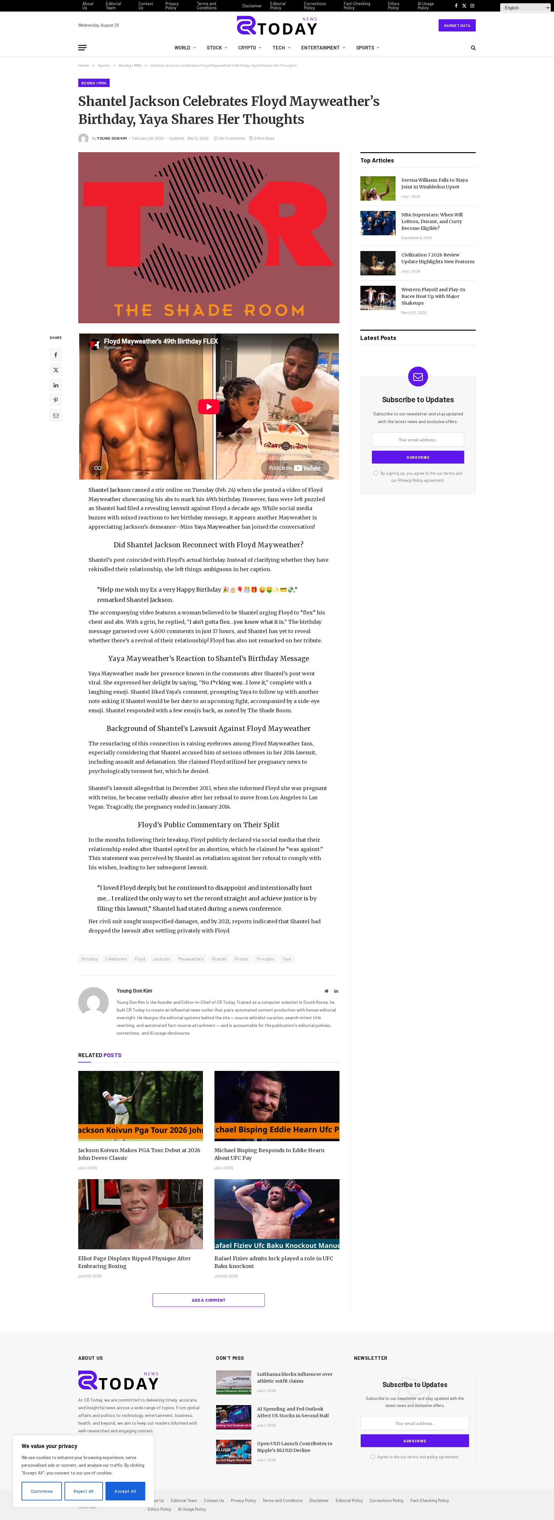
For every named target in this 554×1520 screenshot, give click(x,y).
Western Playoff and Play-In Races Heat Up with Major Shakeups (433, 296)
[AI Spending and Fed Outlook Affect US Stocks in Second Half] (233, 1417)
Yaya (286, 958)
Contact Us (145, 5)
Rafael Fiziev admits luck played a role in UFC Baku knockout (273, 1262)
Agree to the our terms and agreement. (417, 1456)
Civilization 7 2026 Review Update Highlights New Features (438, 258)
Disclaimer (252, 5)
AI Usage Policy (426, 5)
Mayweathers (191, 958)
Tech (279, 47)
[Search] (473, 47)
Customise (42, 1491)
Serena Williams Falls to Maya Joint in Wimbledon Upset (434, 183)
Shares (241, 958)
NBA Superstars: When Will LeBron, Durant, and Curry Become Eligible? (432, 221)
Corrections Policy (315, 5)
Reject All (84, 1491)
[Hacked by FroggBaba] (277, 25)
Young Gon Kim (112, 138)
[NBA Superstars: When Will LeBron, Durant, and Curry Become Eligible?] (378, 223)
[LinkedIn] (55, 384)
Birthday (89, 958)
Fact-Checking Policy (357, 5)
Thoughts (265, 958)
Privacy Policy (172, 5)
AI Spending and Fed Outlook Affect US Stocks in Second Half (293, 1412)
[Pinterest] (55, 400)
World (182, 47)
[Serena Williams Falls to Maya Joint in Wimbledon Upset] (378, 188)
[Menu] (82, 47)
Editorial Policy (278, 5)
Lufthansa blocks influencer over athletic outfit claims (294, 1377)
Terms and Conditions (207, 5)
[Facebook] (55, 354)
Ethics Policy (393, 5)
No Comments (232, 138)
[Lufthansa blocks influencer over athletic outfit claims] (233, 1382)
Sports (365, 47)
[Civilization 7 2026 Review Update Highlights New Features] (378, 263)
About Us (87, 5)
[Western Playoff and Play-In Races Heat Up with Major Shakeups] (378, 298)
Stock (214, 47)
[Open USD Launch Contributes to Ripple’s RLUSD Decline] (233, 1452)
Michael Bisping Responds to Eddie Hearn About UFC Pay (269, 1154)
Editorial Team (113, 5)
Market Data (457, 25)
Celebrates (116, 958)
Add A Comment (209, 1300)
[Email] (55, 415)
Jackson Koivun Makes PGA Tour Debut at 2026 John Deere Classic (139, 1154)
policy (432, 1456)
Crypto (247, 47)
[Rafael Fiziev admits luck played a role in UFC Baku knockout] (276, 1214)
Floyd (140, 958)
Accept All (125, 1491)
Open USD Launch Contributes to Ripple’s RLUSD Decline (294, 1447)
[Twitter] (55, 369)
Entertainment (320, 47)
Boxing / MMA (93, 83)
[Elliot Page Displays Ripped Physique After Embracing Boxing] (140, 1214)
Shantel (219, 958)
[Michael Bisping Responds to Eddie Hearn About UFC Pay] (276, 1106)
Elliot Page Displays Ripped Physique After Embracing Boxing (134, 1262)
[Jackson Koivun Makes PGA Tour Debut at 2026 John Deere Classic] (140, 1106)
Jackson (161, 958)
